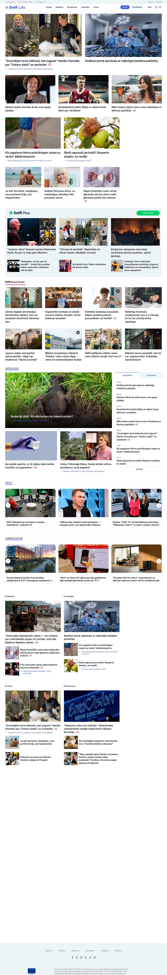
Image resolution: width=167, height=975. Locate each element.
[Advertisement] (83, 810)
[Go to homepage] (6, 7)
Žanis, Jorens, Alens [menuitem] (25, 2)
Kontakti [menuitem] (150, 2)
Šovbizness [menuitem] (72, 7)
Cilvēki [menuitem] (49, 7)
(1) (49, 64)
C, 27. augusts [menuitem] (10, 2)
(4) (133, 110)
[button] (160, 7)
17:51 (118, 446)
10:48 (119, 382)
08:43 (119, 394)
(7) (41, 667)
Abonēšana (90, 951)
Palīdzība (104, 951)
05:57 (119, 418)
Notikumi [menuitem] (59, 7)
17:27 (119, 458)
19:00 (119, 430)
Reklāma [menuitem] (159, 2)
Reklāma (49, 951)
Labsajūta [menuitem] (85, 7)
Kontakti (62, 951)
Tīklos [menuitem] (96, 7)
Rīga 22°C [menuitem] (41, 2)
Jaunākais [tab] (127, 375)
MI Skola (118, 951)
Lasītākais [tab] (151, 375)
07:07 (119, 406)
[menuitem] (125, 7)
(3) (76, 732)
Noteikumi (75, 951)
